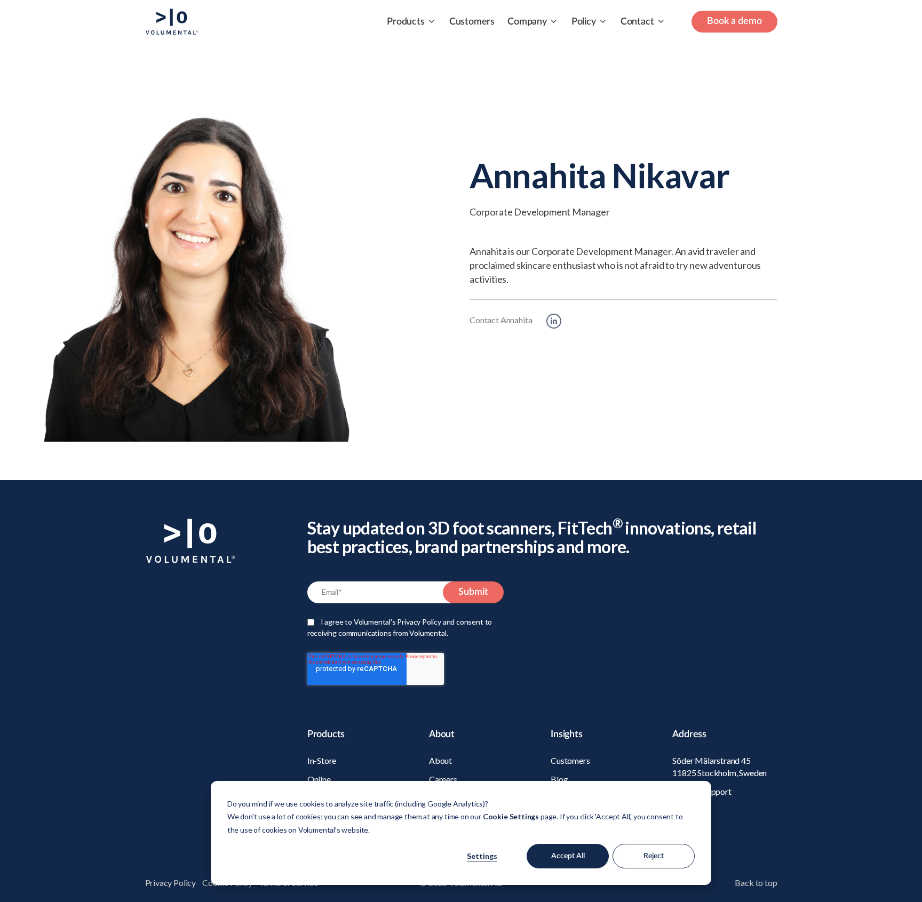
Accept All (568, 856)
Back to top (756, 882)
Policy (583, 22)
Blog (559, 779)
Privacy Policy (170, 882)
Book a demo (734, 21)
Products (406, 22)
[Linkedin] (553, 321)
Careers (443, 779)
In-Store (322, 760)
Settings (482, 855)
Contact (637, 22)
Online (319, 779)
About (440, 760)
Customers (472, 22)
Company (527, 22)
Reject (653, 856)
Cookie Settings (511, 816)
